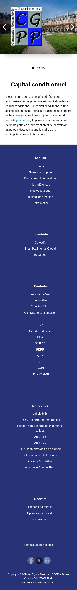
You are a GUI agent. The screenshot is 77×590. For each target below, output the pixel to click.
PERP (40, 349)
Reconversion (40, 519)
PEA (40, 337)
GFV (40, 355)
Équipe (40, 166)
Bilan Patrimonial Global (40, 248)
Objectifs (40, 242)
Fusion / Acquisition (40, 461)
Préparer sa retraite (40, 506)
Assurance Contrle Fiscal (40, 467)
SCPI (40, 368)
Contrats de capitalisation (40, 312)
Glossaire (49, 582)
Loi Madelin (40, 413)
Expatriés (40, 254)
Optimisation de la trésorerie (40, 455)
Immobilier (40, 300)
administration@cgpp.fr (38, 544)
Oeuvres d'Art (40, 374)
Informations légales (40, 196)
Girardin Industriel (40, 331)
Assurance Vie (40, 294)
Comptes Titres (40, 306)
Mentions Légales (32, 582)
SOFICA (40, 343)
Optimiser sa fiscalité (40, 513)
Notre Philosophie (40, 172)
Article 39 (40, 442)
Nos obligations (40, 190)
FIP (40, 318)
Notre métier (40, 203)
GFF (40, 361)
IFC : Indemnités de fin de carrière (40, 449)
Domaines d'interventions (40, 178)
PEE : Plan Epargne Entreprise (40, 419)
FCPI (40, 324)
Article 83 (40, 436)
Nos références (40, 184)
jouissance (23, 120)
